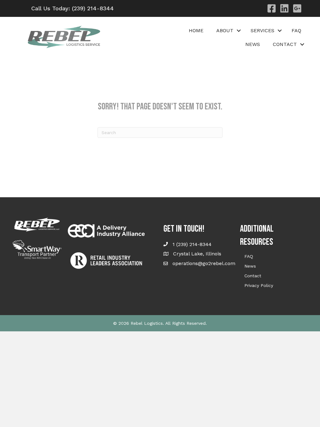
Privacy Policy (258, 285)
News (252, 44)
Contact (252, 275)
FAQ (296, 30)
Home (196, 30)
